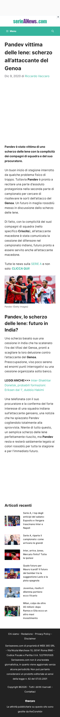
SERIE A (36, 264)
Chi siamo (13, 633)
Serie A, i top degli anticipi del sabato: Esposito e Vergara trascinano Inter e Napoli (33, 520)
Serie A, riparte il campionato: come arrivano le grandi (33, 539)
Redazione (27, 633)
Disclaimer (30, 638)
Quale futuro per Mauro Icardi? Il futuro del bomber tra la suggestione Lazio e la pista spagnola (35, 573)
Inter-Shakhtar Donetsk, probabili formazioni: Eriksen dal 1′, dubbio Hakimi (28, 385)
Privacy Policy (42, 633)
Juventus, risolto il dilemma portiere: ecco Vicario (33, 592)
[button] (52, 31)
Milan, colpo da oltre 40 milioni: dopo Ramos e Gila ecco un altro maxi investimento (35, 611)
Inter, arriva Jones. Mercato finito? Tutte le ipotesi (35, 554)
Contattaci (30, 691)
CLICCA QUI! (21, 268)
